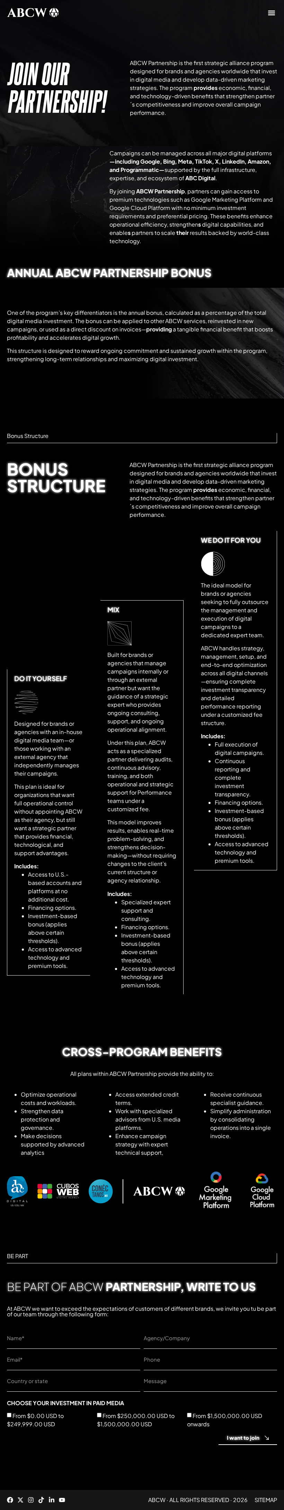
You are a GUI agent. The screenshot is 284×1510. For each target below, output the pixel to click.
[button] (271, 12)
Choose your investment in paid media (65, 1403)
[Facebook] (10, 1500)
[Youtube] (62, 1500)
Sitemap (266, 1499)
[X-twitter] (20, 1500)
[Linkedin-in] (51, 1500)
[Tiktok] (41, 1500)
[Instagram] (31, 1500)
